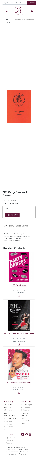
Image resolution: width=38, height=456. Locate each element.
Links (23, 424)
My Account (10, 438)
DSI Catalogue (26, 405)
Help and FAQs (10, 418)
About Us (8, 405)
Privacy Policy (9, 421)
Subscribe (31, 3)
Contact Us (8, 430)
